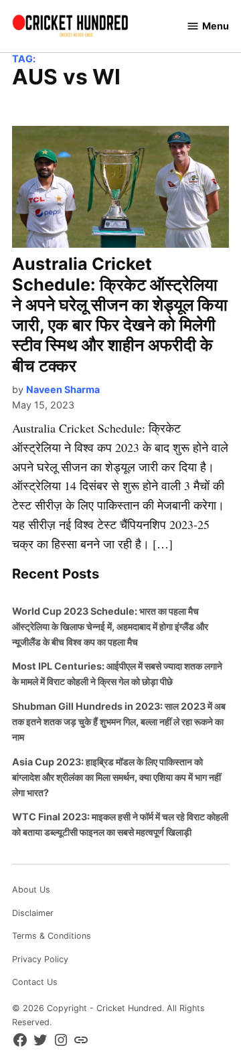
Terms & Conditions (51, 936)
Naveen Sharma (63, 389)
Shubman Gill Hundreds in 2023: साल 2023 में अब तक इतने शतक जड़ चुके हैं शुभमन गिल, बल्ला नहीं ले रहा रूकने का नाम (119, 721)
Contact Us (35, 982)
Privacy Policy (40, 959)
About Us (31, 890)
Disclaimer (33, 913)
